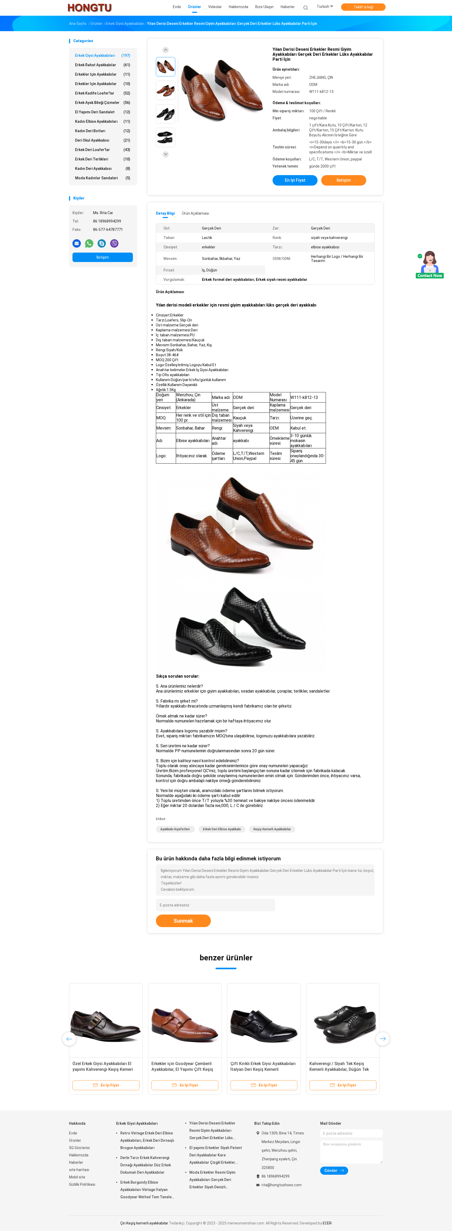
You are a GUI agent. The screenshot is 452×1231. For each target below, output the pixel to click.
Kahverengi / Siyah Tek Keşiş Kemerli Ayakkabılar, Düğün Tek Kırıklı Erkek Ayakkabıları (339, 1069)
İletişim (103, 257)
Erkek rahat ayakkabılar (102, 65)
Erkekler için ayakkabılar (102, 74)
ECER (327, 1223)
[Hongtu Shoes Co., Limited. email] (76, 243)
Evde (73, 1133)
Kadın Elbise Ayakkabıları (102, 121)
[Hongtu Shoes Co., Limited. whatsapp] (89, 243)
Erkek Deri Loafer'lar (102, 150)
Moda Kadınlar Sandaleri (102, 178)
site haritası (79, 1170)
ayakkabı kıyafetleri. (175, 829)
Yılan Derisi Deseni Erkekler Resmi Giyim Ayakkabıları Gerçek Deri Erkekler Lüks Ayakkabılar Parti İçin (212, 1131)
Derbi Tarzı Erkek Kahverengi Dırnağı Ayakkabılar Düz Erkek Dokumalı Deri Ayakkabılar (145, 1165)
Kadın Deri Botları (102, 131)
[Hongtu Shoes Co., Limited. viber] (114, 243)
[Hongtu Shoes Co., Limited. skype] (102, 243)
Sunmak (183, 921)
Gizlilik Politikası (82, 1184)
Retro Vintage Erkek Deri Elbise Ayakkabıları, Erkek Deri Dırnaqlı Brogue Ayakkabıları (147, 1140)
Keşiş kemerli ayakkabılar (272, 829)
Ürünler (75, 1140)
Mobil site (77, 1177)
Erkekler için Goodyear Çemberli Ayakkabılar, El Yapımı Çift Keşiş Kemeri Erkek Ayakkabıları (182, 1069)
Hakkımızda (78, 1155)
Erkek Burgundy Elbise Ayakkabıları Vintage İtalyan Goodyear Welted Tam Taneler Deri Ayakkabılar (146, 1190)
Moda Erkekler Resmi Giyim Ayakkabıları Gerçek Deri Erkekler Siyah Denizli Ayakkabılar (212, 1180)
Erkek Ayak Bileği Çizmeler (102, 103)
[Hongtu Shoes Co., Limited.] (89, 8)
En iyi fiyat (295, 180)
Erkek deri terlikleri (102, 159)
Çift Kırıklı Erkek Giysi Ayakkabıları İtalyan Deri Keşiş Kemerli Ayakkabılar (263, 1069)
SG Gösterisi (79, 1148)
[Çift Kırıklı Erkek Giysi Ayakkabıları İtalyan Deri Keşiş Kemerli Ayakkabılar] (264, 1020)
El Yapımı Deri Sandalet (102, 112)
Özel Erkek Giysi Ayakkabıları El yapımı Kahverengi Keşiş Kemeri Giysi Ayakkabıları (102, 1069)
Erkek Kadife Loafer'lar (102, 93)
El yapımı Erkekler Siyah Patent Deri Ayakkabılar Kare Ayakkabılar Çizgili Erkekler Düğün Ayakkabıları (215, 1156)
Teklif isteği (363, 7)
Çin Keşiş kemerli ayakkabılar (144, 1223)
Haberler (76, 1162)
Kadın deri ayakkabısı (102, 168)
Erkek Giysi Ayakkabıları (102, 55)
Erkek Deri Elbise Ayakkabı (222, 829)
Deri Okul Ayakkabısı (102, 140)
